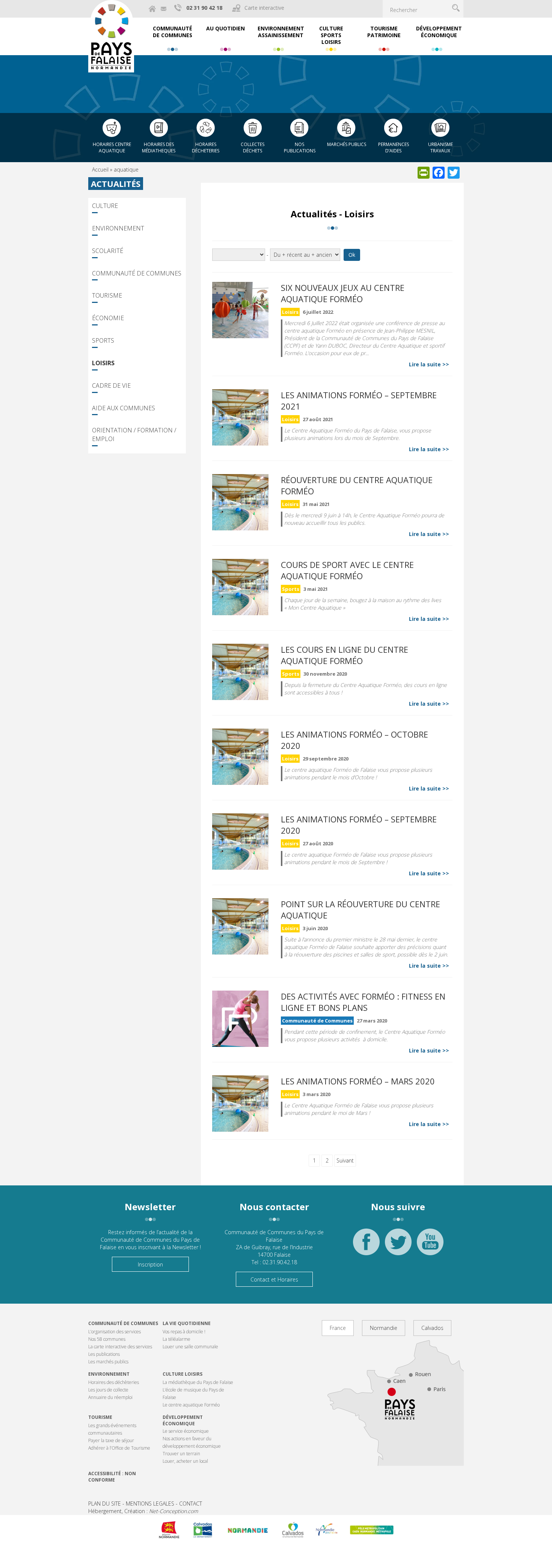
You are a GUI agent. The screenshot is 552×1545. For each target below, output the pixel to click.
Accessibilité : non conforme (112, 1476)
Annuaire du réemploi (110, 1397)
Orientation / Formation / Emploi (134, 434)
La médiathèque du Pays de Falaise (198, 1382)
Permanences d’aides (393, 147)
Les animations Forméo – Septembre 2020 (359, 824)
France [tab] (338, 1327)
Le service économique (186, 1431)
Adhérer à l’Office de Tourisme (119, 1448)
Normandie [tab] (383, 1327)
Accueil (100, 169)
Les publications (104, 1354)
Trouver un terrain (181, 1453)
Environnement (118, 228)
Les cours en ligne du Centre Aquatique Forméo (344, 655)
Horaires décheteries (205, 147)
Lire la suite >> (429, 364)
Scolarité (107, 251)
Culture (105, 206)
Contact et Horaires (274, 1279)
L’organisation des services (114, 1331)
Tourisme (107, 295)
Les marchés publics (108, 1361)
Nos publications (299, 147)
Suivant (345, 1160)
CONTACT (190, 1503)
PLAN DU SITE (104, 1503)
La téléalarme (176, 1339)
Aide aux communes (123, 408)
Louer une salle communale (190, 1346)
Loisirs (103, 363)
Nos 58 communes (106, 1339)
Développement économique (183, 1420)
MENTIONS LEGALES (150, 1503)
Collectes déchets (252, 147)
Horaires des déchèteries (113, 1382)
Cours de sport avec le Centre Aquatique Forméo (347, 570)
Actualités (115, 183)
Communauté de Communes (136, 273)
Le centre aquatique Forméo (191, 1405)
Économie (108, 318)
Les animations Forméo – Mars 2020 (358, 1081)
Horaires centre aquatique (112, 147)
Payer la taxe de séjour (111, 1440)
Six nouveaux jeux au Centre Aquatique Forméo (342, 293)
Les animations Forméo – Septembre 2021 (359, 400)
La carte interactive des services (120, 1346)
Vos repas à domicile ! (184, 1331)
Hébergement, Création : (143, 1511)
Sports (103, 340)
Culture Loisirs (182, 1374)
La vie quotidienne (187, 1323)
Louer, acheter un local (185, 1461)
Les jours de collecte (108, 1390)
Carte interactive (264, 7)
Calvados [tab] (432, 1327)
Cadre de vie (111, 385)
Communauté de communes (123, 1323)
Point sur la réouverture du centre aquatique (360, 909)
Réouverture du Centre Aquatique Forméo (357, 485)
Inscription (150, 1264)
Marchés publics (346, 144)
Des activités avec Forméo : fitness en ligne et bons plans (363, 1002)
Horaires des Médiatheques (158, 147)
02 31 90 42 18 (204, 7)
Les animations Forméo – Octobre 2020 (354, 740)
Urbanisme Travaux (440, 147)
